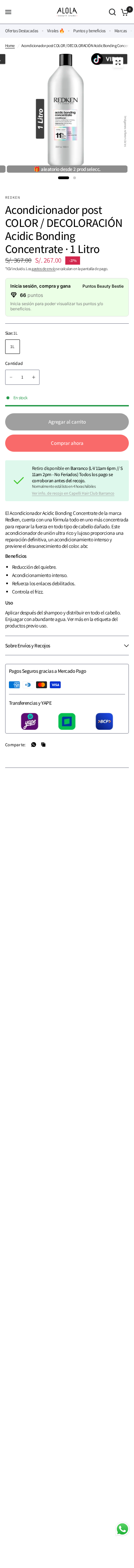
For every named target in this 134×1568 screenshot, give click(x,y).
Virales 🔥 (55, 31)
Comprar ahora (67, 443)
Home (10, 45)
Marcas (120, 31)
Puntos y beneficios (89, 31)
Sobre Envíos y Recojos (27, 645)
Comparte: (15, 744)
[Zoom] (118, 62)
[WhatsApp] (34, 744)
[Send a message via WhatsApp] (122, 1529)
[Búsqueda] (112, 12)
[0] (123, 12)
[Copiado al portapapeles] (43, 744)
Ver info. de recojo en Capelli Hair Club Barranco (73, 493)
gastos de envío (43, 268)
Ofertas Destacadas (21, 31)
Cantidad (14, 363)
